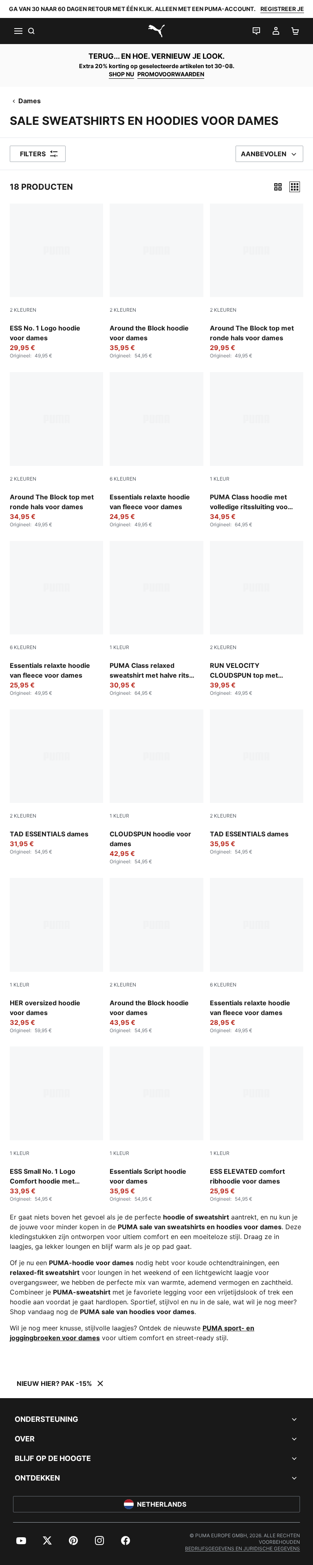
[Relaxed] (294, 186)
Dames (29, 101)
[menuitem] (21, 1540)
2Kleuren (23, 310)
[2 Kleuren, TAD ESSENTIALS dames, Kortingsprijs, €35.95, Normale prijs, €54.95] (256, 782)
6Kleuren (123, 479)
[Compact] (278, 187)
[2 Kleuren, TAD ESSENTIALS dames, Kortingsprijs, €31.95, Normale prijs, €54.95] (56, 782)
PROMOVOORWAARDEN (170, 74)
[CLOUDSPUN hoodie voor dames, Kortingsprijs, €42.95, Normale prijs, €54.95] (156, 787)
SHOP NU (121, 74)
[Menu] (18, 31)
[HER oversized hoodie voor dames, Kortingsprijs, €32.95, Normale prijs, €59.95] (56, 955)
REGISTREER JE (282, 8)
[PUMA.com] (156, 31)
